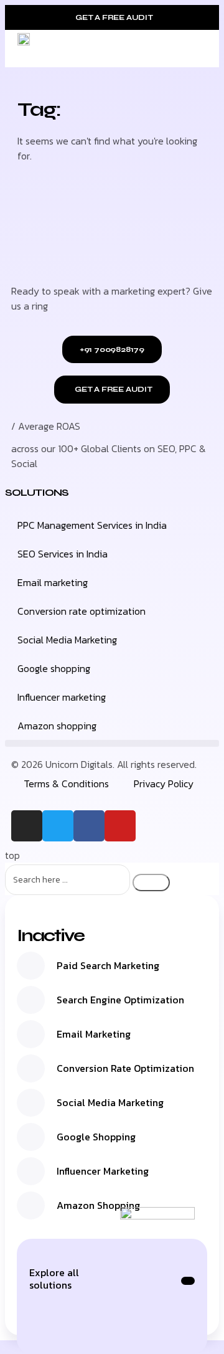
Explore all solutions (54, 1279)
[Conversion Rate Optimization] (31, 1068)
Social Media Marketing (67, 639)
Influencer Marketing (103, 1170)
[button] (203, 48)
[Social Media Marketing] (31, 1103)
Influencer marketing (61, 696)
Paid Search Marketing (108, 965)
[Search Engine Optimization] (31, 1000)
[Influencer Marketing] (31, 1171)
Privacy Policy (164, 783)
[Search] (151, 882)
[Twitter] (57, 825)
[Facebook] (89, 825)
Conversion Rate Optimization (125, 1068)
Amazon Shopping (98, 1205)
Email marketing (52, 582)
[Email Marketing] (31, 1034)
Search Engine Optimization (120, 999)
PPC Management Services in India (92, 525)
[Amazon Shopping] (31, 1205)
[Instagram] (26, 825)
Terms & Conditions (66, 783)
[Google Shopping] (31, 1137)
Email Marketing (94, 1033)
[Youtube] (120, 825)
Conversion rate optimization (81, 611)
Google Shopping (96, 1136)
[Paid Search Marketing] (31, 966)
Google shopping (53, 668)
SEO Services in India (62, 553)
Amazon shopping (56, 725)
